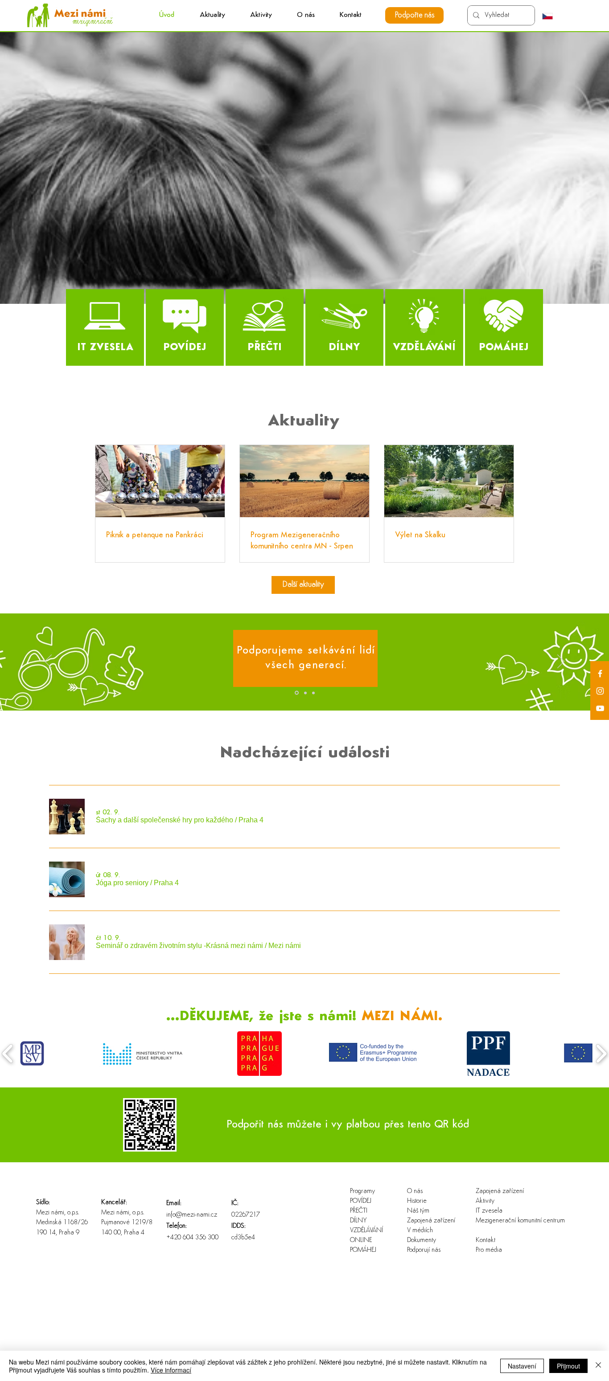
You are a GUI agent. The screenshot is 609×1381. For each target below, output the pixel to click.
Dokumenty (421, 1240)
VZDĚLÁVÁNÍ (366, 1230)
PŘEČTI (358, 1211)
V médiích (420, 1230)
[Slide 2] (305, 693)
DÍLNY (358, 1221)
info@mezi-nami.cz (191, 1215)
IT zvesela (489, 1211)
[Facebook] (600, 673)
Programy (362, 1191)
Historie (417, 1201)
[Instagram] (600, 691)
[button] (261, 15)
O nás (415, 1191)
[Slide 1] (296, 692)
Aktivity (485, 1201)
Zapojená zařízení (431, 1221)
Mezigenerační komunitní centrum (504, 1221)
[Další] (560, 662)
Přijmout (568, 1365)
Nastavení (522, 1365)
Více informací (171, 1369)
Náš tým (418, 1211)
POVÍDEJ (360, 1201)
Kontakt (485, 1240)
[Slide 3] (313, 692)
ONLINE (361, 1240)
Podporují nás (423, 1250)
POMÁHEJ (363, 1250)
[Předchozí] (48, 662)
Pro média (489, 1250)
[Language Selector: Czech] (552, 16)
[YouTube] (600, 708)
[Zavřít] (598, 1366)
